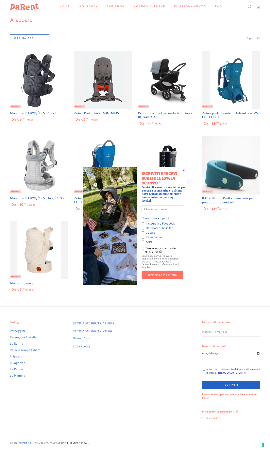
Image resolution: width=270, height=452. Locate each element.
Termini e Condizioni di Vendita (93, 330)
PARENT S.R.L (26, 443)
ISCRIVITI (231, 385)
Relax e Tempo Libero (25, 350)
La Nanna (16, 343)
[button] (249, 6)
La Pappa (16, 369)
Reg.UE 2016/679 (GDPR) (232, 372)
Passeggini (17, 331)
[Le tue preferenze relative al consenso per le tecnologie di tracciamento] (263, 445)
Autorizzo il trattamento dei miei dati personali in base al (233, 370)
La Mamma (17, 375)
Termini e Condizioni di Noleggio (93, 322)
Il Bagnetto (17, 363)
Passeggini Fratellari (24, 337)
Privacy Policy (81, 346)
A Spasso (16, 356)
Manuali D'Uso (82, 338)
